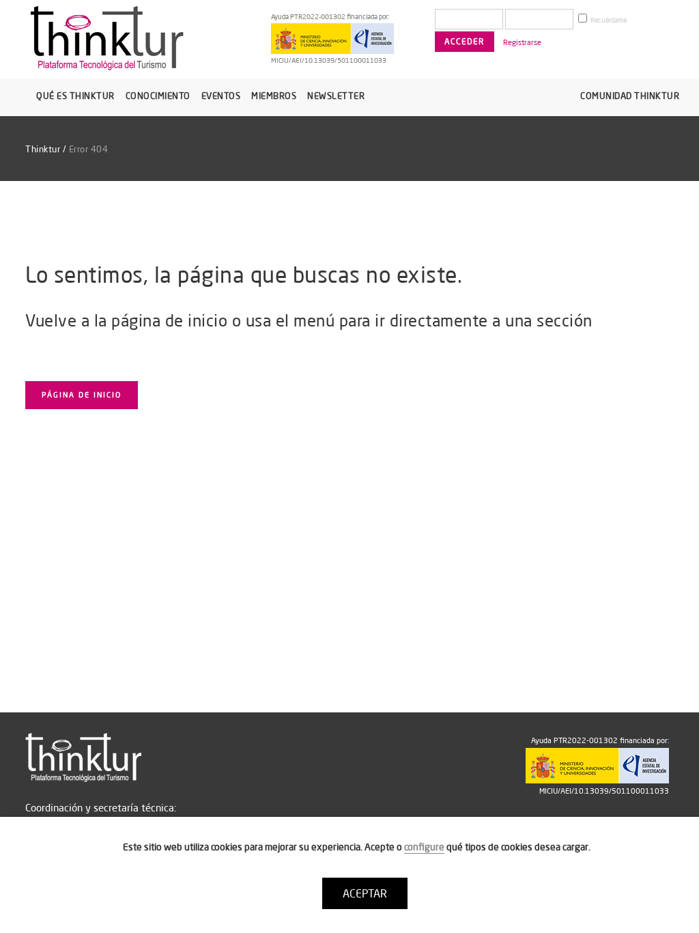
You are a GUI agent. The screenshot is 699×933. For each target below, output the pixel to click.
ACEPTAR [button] (365, 893)
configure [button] (424, 847)
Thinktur (42, 148)
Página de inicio (82, 395)
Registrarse (522, 42)
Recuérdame (608, 20)
